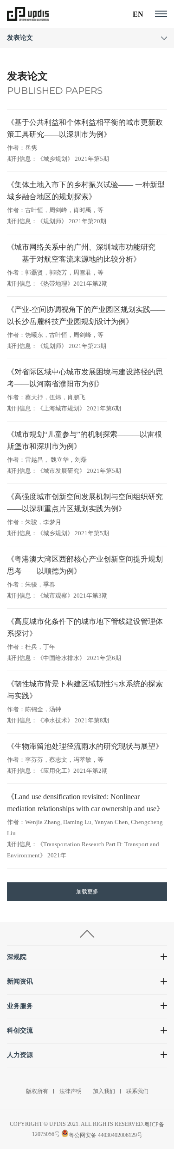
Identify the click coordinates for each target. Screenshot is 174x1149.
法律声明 (70, 1091)
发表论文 (20, 37)
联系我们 (137, 1091)
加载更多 (87, 891)
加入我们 (104, 1091)
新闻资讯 (20, 981)
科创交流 (20, 1030)
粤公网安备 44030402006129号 (105, 1135)
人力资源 (20, 1054)
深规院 (16, 956)
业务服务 (20, 1005)
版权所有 (37, 1091)
